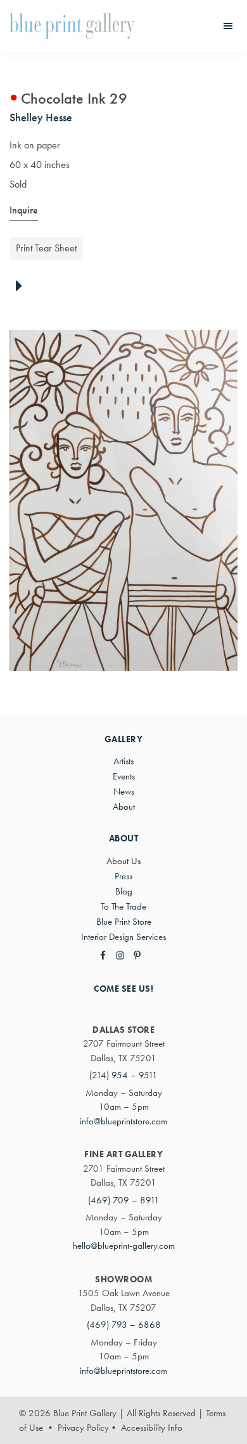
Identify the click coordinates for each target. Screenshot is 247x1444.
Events (124, 776)
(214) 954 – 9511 (123, 1075)
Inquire (24, 210)
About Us (123, 861)
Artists (123, 761)
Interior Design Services (123, 936)
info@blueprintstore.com (123, 1121)
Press (123, 876)
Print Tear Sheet (46, 248)
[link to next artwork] (22, 286)
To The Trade (123, 906)
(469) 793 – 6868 (124, 1324)
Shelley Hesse (41, 117)
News (123, 791)
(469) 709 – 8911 (124, 1200)
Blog (123, 891)
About (124, 806)
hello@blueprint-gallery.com (124, 1245)
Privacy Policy (83, 1427)
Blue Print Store (123, 921)
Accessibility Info (151, 1427)
